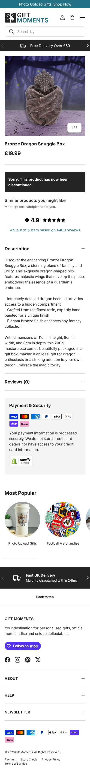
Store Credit (29, 759)
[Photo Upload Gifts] (22, 519)
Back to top (45, 597)
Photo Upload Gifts (22, 543)
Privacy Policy (51, 759)
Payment (10, 759)
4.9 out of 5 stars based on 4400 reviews (45, 230)
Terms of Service (16, 763)
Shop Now (62, 4)
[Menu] (83, 17)
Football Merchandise (63, 543)
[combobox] (45, 32)
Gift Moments (24, 752)
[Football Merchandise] (63, 519)
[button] (72, 17)
